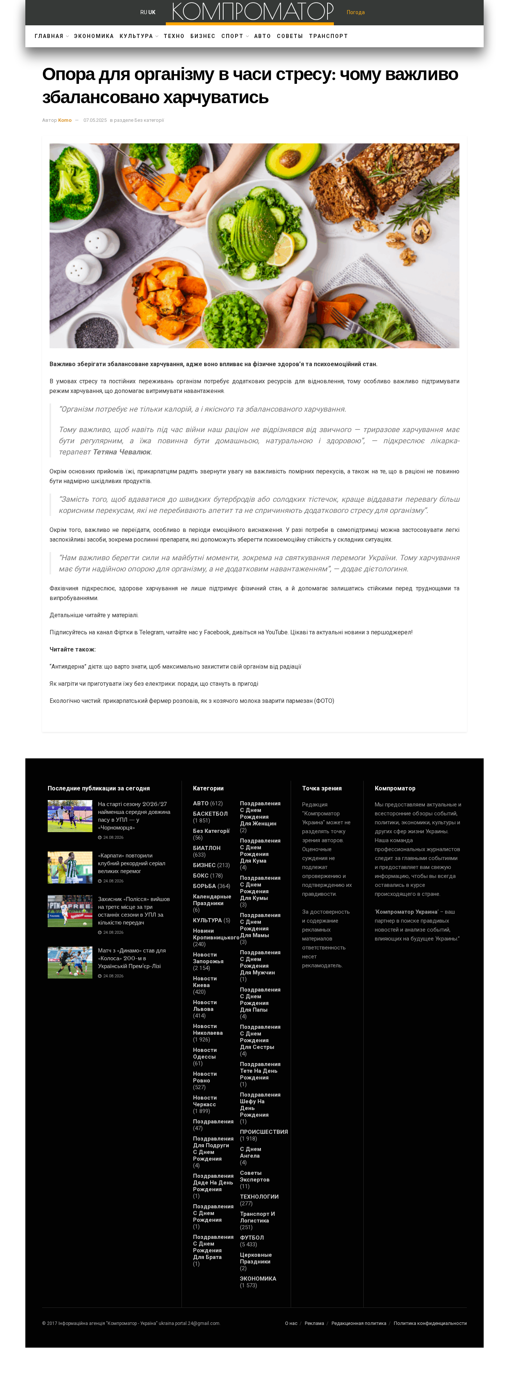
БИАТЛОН (207, 848)
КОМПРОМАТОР (252, 11)
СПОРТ (232, 36)
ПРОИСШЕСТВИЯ (264, 1132)
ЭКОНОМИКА (94, 36)
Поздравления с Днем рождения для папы (260, 999)
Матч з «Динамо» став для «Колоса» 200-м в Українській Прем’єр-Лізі (132, 958)
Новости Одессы (205, 1053)
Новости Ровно (205, 1077)
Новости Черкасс (205, 1101)
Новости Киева (205, 982)
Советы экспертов (255, 1176)
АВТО (262, 36)
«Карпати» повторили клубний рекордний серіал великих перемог (131, 863)
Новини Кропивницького (216, 934)
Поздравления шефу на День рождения (260, 1104)
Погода (356, 12)
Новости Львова (205, 1005)
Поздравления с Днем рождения (213, 1213)
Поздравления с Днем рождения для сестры (260, 1037)
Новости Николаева (208, 1029)
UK (151, 12)
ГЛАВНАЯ (49, 36)
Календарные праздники (212, 900)
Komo (65, 120)
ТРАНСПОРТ (328, 36)
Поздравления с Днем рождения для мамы (260, 925)
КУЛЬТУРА (136, 36)
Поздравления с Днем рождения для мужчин (260, 962)
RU (143, 12)
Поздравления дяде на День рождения (213, 1183)
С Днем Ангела (250, 1152)
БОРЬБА (204, 886)
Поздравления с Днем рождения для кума (260, 850)
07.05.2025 (95, 120)
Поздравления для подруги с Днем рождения (213, 1148)
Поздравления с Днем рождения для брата (213, 1247)
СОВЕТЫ (290, 36)
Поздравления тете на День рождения (260, 1071)
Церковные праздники (256, 1258)
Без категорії (211, 831)
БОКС (201, 875)
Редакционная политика (359, 1323)
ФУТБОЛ (252, 1237)
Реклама (314, 1323)
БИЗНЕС (203, 36)
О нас (291, 1323)
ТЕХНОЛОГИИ (259, 1196)
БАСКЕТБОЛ (210, 814)
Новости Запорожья (208, 958)
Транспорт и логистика (257, 1217)
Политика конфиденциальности (430, 1323)
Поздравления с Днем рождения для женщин (260, 813)
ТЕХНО (174, 36)
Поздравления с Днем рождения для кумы (260, 888)
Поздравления (213, 1121)
